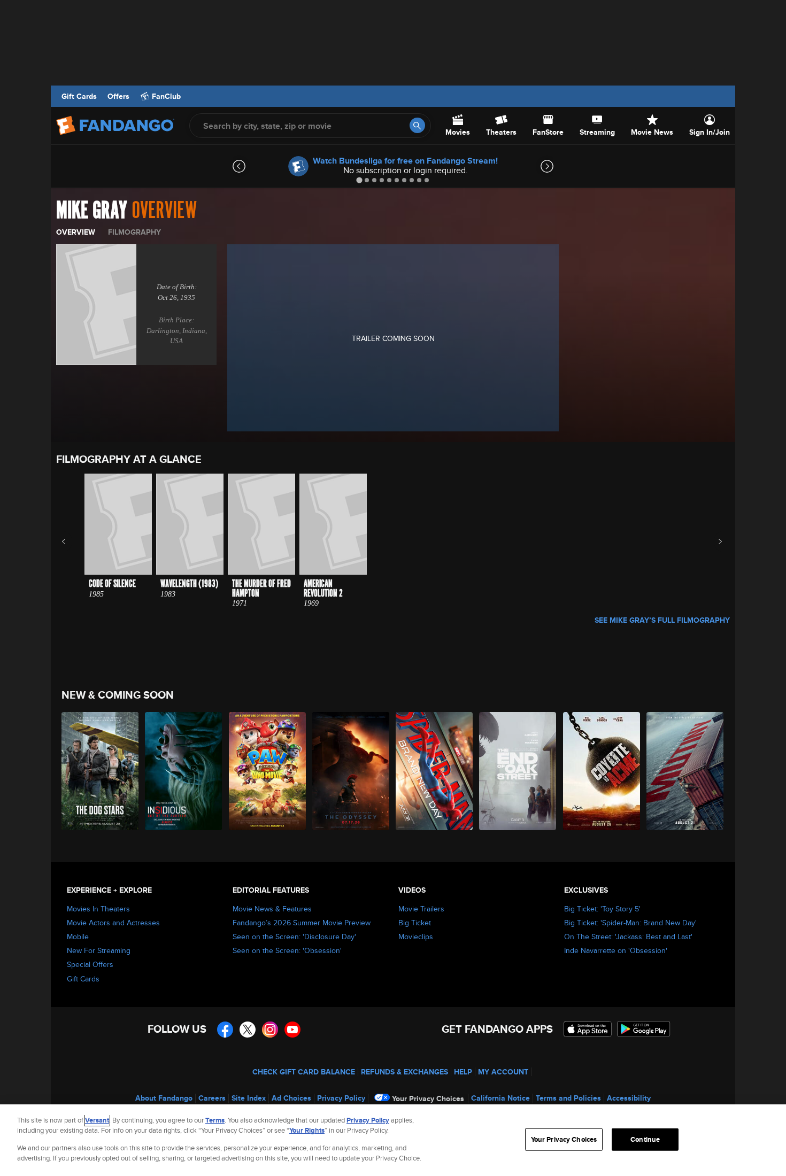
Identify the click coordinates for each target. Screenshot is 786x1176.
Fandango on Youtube (292, 1030)
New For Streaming (98, 950)
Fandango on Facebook (225, 1030)
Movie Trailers (421, 908)
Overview (75, 232)
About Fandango (163, 1098)
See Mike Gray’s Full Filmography (662, 620)
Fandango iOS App (588, 1029)
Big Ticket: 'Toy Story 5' (602, 908)
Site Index (249, 1098)
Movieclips (415, 936)
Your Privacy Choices (428, 1098)
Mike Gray (91, 210)
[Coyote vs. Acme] (602, 771)
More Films (713, 541)
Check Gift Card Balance (303, 1071)
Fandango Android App (644, 1029)
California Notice (500, 1098)
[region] (393, 1140)
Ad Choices (291, 1098)
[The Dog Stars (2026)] (100, 771)
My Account (503, 1071)
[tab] (359, 180)
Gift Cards (79, 96)
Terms (215, 1120)
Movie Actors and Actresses (113, 922)
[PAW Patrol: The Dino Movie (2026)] (268, 771)
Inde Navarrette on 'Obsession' (615, 950)
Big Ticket (414, 922)
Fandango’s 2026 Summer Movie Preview (302, 922)
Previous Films (72, 541)
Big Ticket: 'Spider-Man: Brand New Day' (630, 922)
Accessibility (629, 1098)
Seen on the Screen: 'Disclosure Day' (294, 936)
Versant (97, 1120)
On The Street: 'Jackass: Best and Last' (628, 936)
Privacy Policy (341, 1098)
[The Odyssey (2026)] (351, 771)
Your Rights (307, 1130)
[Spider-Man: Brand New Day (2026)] (435, 771)
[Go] (417, 125)
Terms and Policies (568, 1098)
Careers (212, 1098)
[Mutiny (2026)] (685, 771)
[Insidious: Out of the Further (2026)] (184, 771)
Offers (118, 96)
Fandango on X (248, 1030)
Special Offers (90, 964)
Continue (645, 1139)
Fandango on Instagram (270, 1030)
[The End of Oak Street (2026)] (518, 771)
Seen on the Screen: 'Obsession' (287, 950)
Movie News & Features (272, 908)
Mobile (78, 936)
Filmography (134, 232)
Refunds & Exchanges (404, 1071)
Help (463, 1071)
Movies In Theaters (98, 908)
